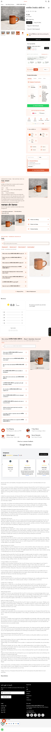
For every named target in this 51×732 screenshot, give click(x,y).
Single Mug (29, 23)
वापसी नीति (3, 708)
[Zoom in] (22, 8)
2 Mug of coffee (38, 23)
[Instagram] (35, 715)
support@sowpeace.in (30, 712)
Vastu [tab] (44, 78)
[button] (48, 1)
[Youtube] (39, 715)
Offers (27, 697)
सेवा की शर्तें (3, 710)
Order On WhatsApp (39, 105)
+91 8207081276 (30, 711)
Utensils (28, 693)
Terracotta (28, 691)
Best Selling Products (10, 4)
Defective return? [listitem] (13, 247)
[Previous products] (46, 44)
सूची (27, 689)
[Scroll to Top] (48, 725)
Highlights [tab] (30, 78)
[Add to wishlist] (48, 7)
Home (2, 4)
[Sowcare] (42, 715)
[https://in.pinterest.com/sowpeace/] (27, 715)
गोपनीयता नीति (3, 706)
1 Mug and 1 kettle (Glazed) (33, 26)
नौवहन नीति (3, 712)
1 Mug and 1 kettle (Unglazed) (33, 29)
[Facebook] (31, 715)
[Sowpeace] (25, 1)
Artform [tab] (39, 78)
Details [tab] (35, 78)
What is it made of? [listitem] (22, 247)
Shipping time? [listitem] (5, 247)
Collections (28, 700)
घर (26, 687)
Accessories (28, 695)
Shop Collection (4, 675)
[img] (30, 11)
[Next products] (48, 44)
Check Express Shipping (39, 170)
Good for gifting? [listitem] (31, 247)
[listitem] (15, 353)
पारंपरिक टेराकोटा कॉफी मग (36, 46)
